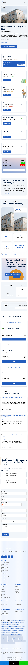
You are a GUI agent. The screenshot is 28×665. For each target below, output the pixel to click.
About (2, 588)
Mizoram (10, 636)
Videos (2, 589)
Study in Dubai (4, 565)
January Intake (7, 165)
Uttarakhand (4, 643)
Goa (3, 628)
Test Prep (3, 591)
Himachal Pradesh (19, 628)
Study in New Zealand (6, 574)
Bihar (3, 624)
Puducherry (4, 638)
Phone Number (4, 502)
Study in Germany (5, 568)
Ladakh (8, 632)
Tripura (16, 640)
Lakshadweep (14, 632)
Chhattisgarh (15, 624)
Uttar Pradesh (22, 640)
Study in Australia (5, 562)
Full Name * (3, 491)
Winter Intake (4, 604)
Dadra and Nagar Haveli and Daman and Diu (11, 626)
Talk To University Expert (9, 46)
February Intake (18, 591)
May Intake (6, 162)
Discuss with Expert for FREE (13, 274)
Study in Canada (4, 564)
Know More (7, 79)
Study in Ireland (4, 570)
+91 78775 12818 (7, 548)
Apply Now (14, 170)
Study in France (4, 567)
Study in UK (3, 579)
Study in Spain (4, 577)
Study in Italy (4, 571)
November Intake (5, 614)
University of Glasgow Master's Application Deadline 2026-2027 (12, 442)
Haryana (12, 628)
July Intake (3, 611)
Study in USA (4, 581)
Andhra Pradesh (5, 622)
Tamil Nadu (4, 640)
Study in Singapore (5, 576)
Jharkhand (14, 630)
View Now (15, 59)
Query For (3, 518)
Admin (5, 409)
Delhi (23, 626)
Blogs (2, 592)
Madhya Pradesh (5, 634)
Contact (3, 594)
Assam (21, 622)
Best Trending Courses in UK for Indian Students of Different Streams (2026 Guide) (14, 403)
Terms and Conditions (5, 597)
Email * (2, 496)
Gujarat (7, 628)
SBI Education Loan (19, 611)
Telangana (10, 640)
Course (3, 513)
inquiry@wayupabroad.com (9, 550)
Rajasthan (15, 638)
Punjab (10, 638)
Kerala (3, 632)
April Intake (17, 592)
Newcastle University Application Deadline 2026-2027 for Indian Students (12, 423)
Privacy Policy (4, 595)
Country (3, 507)
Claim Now (20, 64)
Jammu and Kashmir (6, 630)
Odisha (21, 636)
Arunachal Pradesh (14, 622)
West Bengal (11, 643)
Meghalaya (4, 636)
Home (2, 586)
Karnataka (20, 630)
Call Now (16, 277)
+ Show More (4, 42)
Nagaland (16, 636)
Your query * (4, 524)
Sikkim (20, 638)
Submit (5, 534)
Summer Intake (4, 603)
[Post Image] (14, 398)
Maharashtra (13, 634)
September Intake (18, 588)
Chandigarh (8, 624)
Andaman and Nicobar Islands (18, 620)
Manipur (19, 634)
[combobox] (3, 504)
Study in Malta (4, 573)
